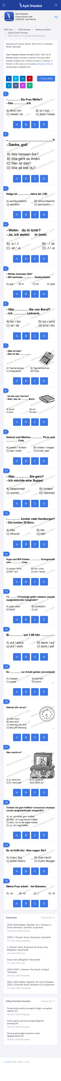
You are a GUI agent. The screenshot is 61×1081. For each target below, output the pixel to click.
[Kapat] (2, 16)
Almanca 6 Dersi (43, 29)
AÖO (8, 1062)
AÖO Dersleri (24, 29)
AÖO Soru (8, 29)
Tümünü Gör (47, 917)
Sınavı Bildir (47, 78)
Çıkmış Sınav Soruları (18, 32)
